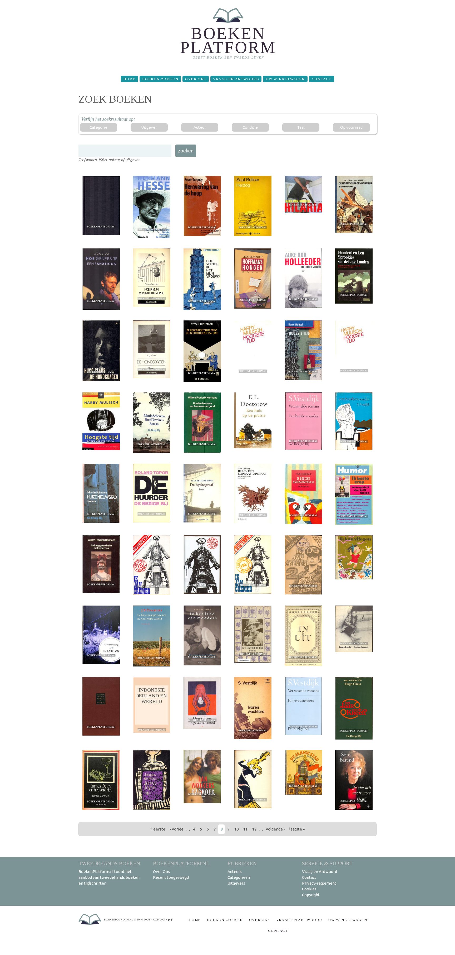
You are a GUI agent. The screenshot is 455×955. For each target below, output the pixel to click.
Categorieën (239, 877)
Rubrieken (242, 863)
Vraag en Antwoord (236, 79)
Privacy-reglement (319, 883)
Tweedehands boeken (109, 863)
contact (159, 919)
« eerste (158, 829)
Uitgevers (236, 883)
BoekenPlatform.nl (181, 863)
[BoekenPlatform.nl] (227, 35)
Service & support (327, 863)
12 (254, 829)
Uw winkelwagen (285, 79)
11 (245, 829)
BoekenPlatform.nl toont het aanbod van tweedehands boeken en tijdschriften (109, 877)
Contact (322, 79)
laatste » (297, 829)
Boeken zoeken (160, 79)
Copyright (311, 894)
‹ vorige (177, 829)
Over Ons (195, 79)
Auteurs (235, 871)
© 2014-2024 (142, 919)
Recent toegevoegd (171, 877)
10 (236, 829)
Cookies (309, 889)
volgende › (275, 829)
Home (129, 79)
